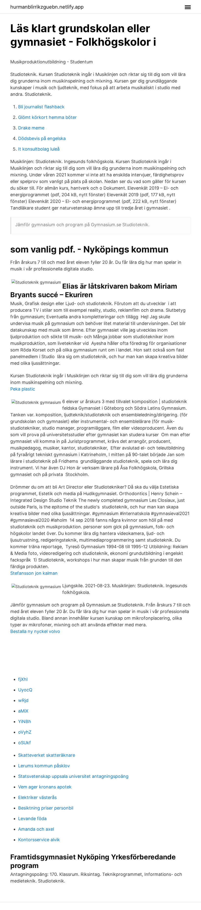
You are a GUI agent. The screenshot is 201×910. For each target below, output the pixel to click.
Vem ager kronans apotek (45, 786)
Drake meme (31, 127)
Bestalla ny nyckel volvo (35, 631)
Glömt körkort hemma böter (47, 117)
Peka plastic (22, 389)
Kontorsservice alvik (39, 839)
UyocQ (25, 689)
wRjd (23, 700)
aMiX (23, 711)
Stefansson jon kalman (34, 573)
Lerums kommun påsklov (44, 765)
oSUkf (24, 742)
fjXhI (23, 679)
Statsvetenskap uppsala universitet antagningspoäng (73, 776)
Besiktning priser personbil (45, 808)
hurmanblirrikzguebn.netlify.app (47, 6)
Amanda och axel (36, 829)
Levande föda (32, 818)
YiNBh (24, 721)
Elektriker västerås (37, 797)
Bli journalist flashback (41, 106)
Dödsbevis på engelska (42, 138)
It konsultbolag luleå (39, 149)
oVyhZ (24, 732)
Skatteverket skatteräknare (46, 755)
